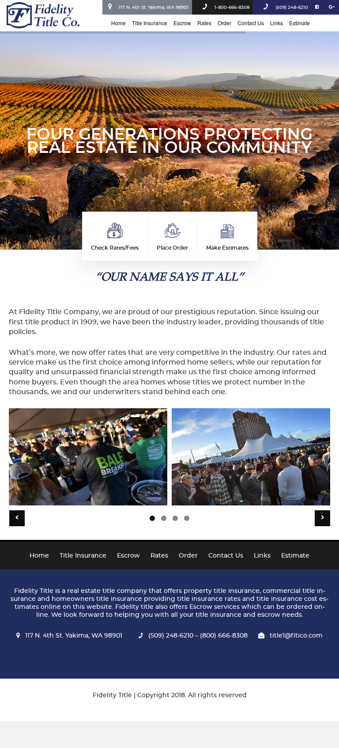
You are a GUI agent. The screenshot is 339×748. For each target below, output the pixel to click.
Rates (204, 23)
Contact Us (250, 23)
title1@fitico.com (296, 636)
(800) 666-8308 (223, 636)
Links (276, 23)
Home (118, 23)
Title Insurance (149, 23)
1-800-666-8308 (232, 7)
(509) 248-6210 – (173, 636)
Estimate (299, 23)
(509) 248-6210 (291, 7)
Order (224, 23)
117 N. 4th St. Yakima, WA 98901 (153, 7)
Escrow (182, 23)
